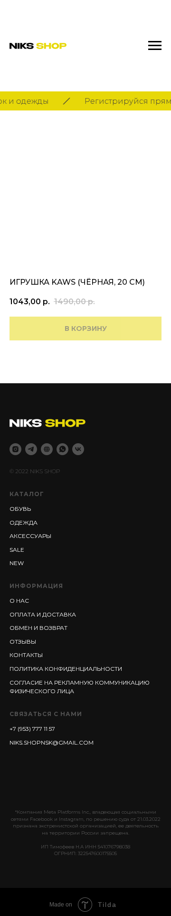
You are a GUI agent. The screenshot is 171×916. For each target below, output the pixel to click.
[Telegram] (31, 449)
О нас (19, 600)
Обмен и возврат (38, 627)
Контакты (26, 654)
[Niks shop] (47, 449)
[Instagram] (15, 449)
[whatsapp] (62, 449)
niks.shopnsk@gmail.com (52, 742)
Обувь (20, 508)
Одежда (24, 522)
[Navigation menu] (155, 45)
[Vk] (78, 449)
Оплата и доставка (43, 614)
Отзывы (23, 641)
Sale (17, 549)
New (17, 563)
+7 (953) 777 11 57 (32, 728)
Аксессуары (30, 535)
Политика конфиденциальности (66, 668)
